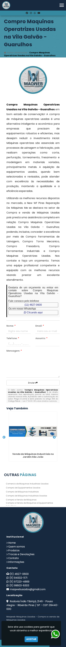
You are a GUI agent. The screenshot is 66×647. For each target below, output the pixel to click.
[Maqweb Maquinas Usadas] (33, 522)
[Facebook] (27, 13)
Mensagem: (14, 350)
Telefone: (12, 338)
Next (54, 437)
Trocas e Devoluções (21, 554)
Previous (4, 437)
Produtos (14, 550)
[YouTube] (39, 13)
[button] (61, 5)
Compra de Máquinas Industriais (22, 491)
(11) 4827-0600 (33, 304)
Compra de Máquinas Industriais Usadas (26, 495)
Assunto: (41, 338)
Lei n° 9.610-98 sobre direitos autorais (40, 401)
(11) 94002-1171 (18, 578)
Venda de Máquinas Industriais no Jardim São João (33, 455)
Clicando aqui (34, 312)
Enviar (31, 382)
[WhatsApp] (35, 13)
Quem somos (16, 546)
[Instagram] (31, 13)
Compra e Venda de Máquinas (21, 499)
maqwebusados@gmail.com (27, 589)
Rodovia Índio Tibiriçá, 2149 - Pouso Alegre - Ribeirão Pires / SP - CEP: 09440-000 (32, 605)
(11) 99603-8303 (19, 585)
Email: (39, 325)
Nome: (11, 325)
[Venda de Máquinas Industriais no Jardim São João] (33, 431)
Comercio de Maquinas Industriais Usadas (27, 483)
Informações (16, 562)
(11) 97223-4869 (19, 581)
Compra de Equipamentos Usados (23, 487)
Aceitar (31, 639)
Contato (13, 558)
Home (12, 543)
